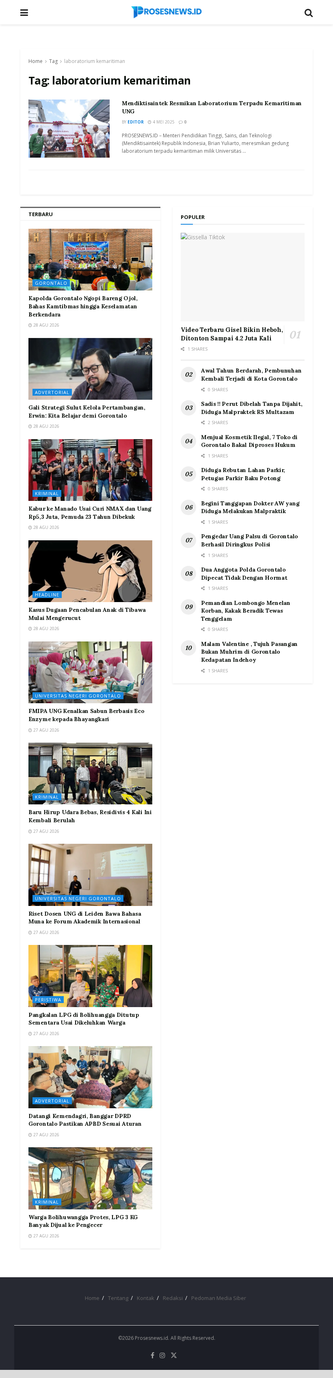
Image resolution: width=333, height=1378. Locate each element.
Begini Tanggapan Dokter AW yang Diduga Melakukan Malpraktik (250, 507)
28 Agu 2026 (45, 325)
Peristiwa (48, 1000)
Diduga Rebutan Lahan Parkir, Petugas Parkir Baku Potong (243, 474)
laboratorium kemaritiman (94, 61)
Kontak (145, 1298)
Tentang (118, 1298)
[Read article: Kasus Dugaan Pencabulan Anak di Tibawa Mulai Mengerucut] (90, 571)
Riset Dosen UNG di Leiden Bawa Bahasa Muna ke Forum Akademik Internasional (84, 917)
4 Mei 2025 (163, 122)
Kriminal (47, 493)
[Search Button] (309, 12)
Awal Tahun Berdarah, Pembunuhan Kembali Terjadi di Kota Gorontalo (251, 374)
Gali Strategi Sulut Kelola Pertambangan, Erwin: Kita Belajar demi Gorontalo (86, 411)
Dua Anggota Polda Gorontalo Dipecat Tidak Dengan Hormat (244, 573)
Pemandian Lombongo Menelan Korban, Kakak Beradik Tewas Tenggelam (245, 610)
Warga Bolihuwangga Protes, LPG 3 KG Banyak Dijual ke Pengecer (83, 1221)
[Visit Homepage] (166, 12)
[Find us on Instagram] (162, 1355)
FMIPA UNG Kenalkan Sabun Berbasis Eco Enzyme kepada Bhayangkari (86, 715)
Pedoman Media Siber (218, 1298)
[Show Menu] (24, 12)
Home (35, 61)
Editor (136, 122)
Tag (53, 61)
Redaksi (173, 1298)
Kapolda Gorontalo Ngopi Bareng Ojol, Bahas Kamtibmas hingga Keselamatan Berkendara (83, 306)
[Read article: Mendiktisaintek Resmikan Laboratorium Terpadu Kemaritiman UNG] (69, 129)
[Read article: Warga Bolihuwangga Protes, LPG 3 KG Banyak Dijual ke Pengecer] (90, 1178)
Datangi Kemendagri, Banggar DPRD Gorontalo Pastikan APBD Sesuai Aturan (85, 1120)
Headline (47, 595)
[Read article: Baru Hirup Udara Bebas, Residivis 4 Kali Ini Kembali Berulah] (90, 774)
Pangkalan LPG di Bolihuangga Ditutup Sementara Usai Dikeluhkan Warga (83, 1019)
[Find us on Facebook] (152, 1355)
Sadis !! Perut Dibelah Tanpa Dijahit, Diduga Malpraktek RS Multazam (252, 408)
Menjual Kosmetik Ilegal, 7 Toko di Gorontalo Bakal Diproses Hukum (249, 441)
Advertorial (52, 392)
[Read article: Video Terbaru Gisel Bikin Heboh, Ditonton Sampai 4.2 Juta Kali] (243, 277)
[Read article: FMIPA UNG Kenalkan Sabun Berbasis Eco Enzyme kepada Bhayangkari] (90, 672)
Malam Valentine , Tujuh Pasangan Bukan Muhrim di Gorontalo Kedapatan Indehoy (249, 651)
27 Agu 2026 (45, 730)
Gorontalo (51, 283)
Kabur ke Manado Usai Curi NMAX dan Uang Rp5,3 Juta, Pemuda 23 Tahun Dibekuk (89, 512)
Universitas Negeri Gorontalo (78, 696)
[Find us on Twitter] (174, 1355)
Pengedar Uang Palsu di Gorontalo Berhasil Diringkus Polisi (249, 540)
